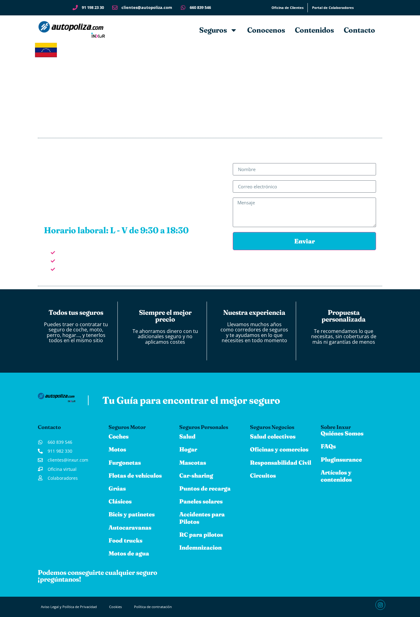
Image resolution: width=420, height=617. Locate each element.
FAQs (328, 446)
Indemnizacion (200, 547)
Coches (119, 436)
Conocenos (266, 30)
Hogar (188, 449)
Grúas (117, 488)
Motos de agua (129, 553)
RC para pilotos (201, 534)
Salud (187, 436)
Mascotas (192, 462)
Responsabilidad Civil (280, 462)
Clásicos (120, 501)
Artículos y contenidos (336, 476)
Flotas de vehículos (135, 475)
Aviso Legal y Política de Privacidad (69, 606)
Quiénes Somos (342, 433)
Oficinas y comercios (279, 449)
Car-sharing (196, 475)
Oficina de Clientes (287, 7)
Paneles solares (201, 501)
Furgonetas (125, 462)
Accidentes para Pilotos (202, 518)
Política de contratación (153, 606)
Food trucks (125, 540)
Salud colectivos (272, 436)
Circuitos (263, 475)
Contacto (359, 30)
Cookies (115, 606)
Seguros (213, 30)
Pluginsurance (341, 459)
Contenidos (314, 30)
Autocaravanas (130, 527)
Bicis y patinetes (132, 514)
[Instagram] (380, 605)
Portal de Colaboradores (333, 7)
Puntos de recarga (205, 488)
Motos (117, 449)
